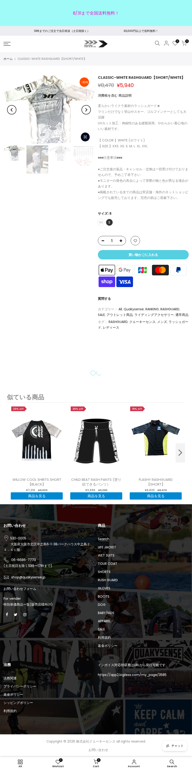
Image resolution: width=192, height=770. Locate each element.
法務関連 (10, 678)
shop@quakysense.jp (28, 577)
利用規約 (104, 637)
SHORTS (104, 571)
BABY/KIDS (106, 613)
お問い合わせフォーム (20, 588)
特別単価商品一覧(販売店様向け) (28, 604)
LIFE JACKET (107, 547)
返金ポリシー (108, 645)
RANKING (152, 309)
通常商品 (181, 315)
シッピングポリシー (18, 702)
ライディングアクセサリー (154, 315)
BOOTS (103, 596)
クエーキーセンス (142, 321)
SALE (101, 315)
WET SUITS (106, 555)
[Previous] (11, 109)
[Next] (86, 109)
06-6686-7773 (23, 560)
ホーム (8, 59)
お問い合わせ (98, 749)
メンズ (162, 321)
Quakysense (134, 309)
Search (103, 539)
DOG (102, 604)
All (120, 309)
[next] (180, 453)
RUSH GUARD (108, 580)
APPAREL (104, 621)
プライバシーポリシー (20, 686)
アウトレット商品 (120, 315)
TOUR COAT (107, 563)
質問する (104, 298)
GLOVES (104, 588)
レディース (111, 327)
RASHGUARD (169, 309)
